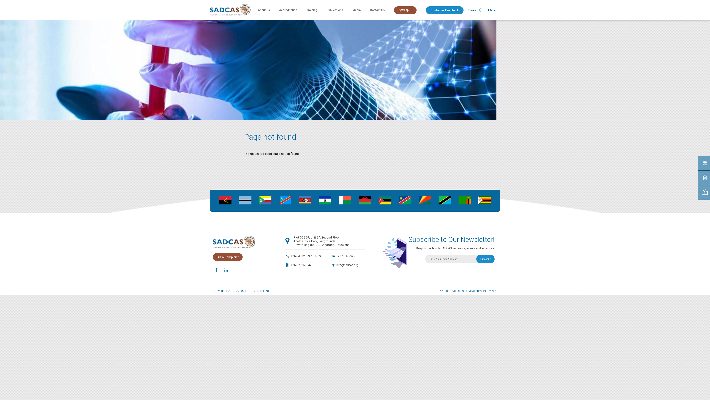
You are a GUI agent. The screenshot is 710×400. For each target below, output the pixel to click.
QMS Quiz (405, 10)
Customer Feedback (444, 10)
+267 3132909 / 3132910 (307, 256)
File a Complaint (228, 257)
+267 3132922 (345, 256)
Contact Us (377, 10)
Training (311, 10)
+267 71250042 (301, 265)
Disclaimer (264, 291)
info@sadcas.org (347, 265)
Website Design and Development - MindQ (468, 291)
